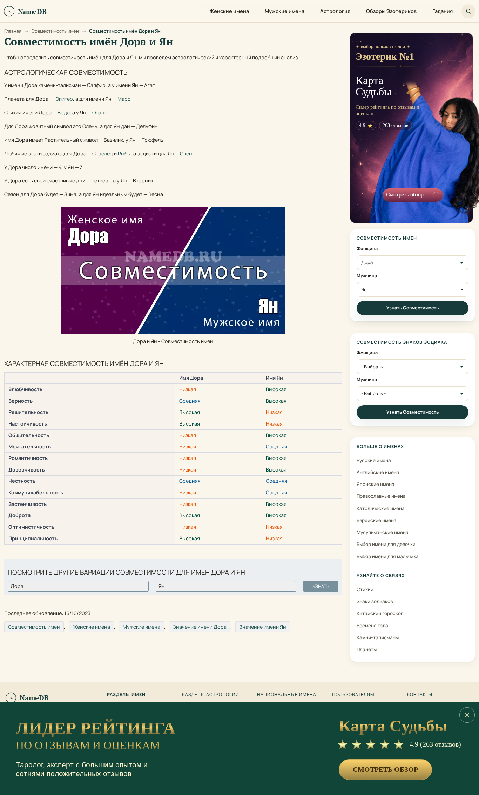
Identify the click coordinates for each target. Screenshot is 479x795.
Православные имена (381, 496)
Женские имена (91, 626)
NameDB (34, 697)
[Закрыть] (467, 715)
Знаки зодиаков (375, 601)
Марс (123, 98)
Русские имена (374, 460)
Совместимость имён (34, 626)
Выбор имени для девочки (386, 544)
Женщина (367, 249)
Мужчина (367, 276)
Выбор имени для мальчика (388, 556)
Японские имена (375, 484)
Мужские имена (141, 626)
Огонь (99, 112)
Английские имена (378, 472)
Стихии (365, 589)
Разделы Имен (126, 694)
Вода (64, 112)
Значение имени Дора (200, 626)
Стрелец (102, 153)
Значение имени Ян (262, 626)
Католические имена (381, 508)
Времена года (372, 625)
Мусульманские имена (383, 532)
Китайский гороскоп (380, 613)
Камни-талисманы (378, 637)
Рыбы (124, 153)
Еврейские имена (377, 520)
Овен (186, 153)
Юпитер (63, 98)
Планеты (367, 649)
